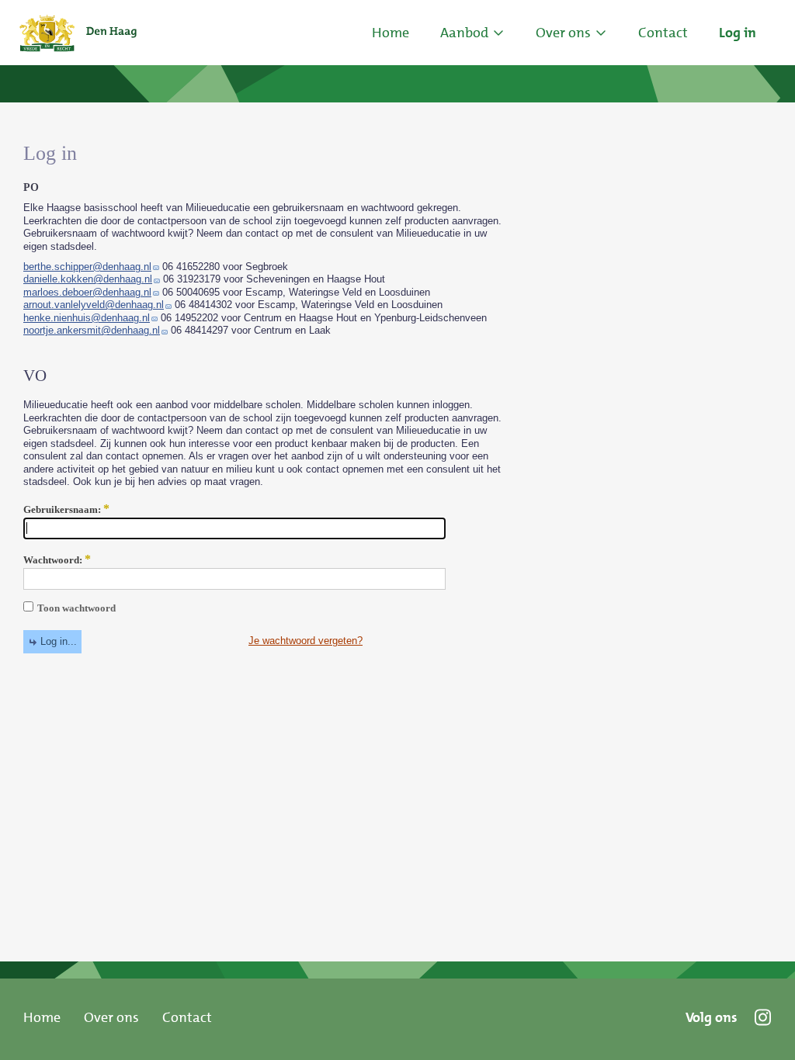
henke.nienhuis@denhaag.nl (86, 318)
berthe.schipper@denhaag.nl (87, 266)
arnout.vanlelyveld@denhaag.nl (93, 304)
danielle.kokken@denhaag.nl (87, 279)
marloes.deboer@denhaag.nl (87, 292)
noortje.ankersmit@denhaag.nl (91, 330)
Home (390, 32)
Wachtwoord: (57, 560)
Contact (187, 1017)
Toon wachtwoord (76, 608)
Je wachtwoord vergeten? (305, 640)
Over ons (111, 1017)
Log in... (58, 641)
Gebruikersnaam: (66, 510)
